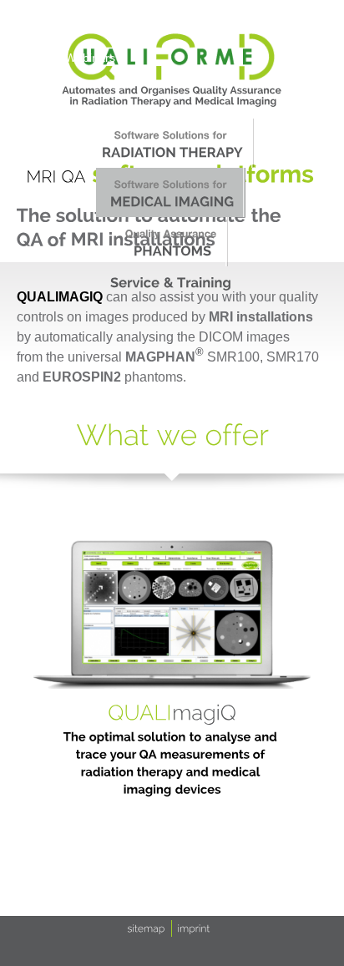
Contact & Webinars (62, 57)
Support (204, 22)
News (93, 22)
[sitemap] (146, 927)
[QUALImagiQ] (172, 712)
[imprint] (194, 927)
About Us (34, 22)
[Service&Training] (170, 282)
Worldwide (273, 22)
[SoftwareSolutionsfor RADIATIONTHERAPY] (171, 143)
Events (146, 22)
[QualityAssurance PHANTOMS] (171, 241)
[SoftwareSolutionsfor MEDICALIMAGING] (170, 192)
